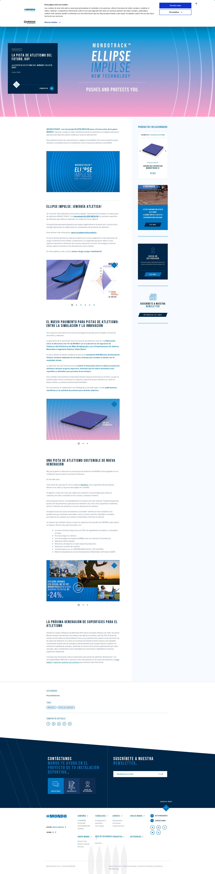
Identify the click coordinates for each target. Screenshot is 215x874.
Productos (117, 837)
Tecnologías (99, 826)
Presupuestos (118, 820)
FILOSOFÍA (81, 823)
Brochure (98, 843)
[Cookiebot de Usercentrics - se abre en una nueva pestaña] (30, 22)
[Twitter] (153, 827)
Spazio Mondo (136, 816)
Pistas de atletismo (66, 707)
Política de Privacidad (130, 866)
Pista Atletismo (53, 696)
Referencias (135, 837)
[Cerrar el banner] (196, 3)
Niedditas (84, 485)
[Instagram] (159, 827)
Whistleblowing (114, 869)
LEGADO (81, 829)
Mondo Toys (82, 841)
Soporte (116, 816)
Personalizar (174, 12)
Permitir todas (175, 5)
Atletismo (51, 707)
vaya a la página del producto (83, 233)
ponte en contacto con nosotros (66, 662)
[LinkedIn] (159, 832)
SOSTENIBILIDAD (84, 826)
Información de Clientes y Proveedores (150, 866)
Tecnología (100, 816)
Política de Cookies (115, 866)
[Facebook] (165, 827)
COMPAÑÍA (82, 820)
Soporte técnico (118, 826)
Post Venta (116, 823)
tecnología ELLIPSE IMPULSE (86, 216)
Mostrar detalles (51, 22)
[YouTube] (153, 832)
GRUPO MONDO (84, 837)
